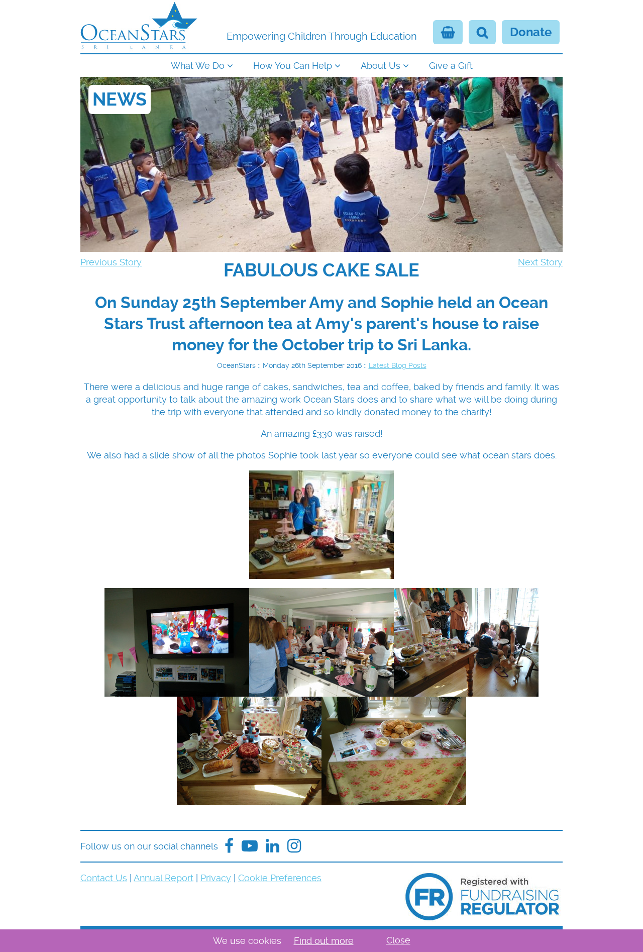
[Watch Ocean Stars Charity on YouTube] (250, 846)
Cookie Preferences (280, 878)
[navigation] (321, 64)
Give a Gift (451, 65)
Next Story (540, 262)
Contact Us (103, 878)
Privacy (215, 878)
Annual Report (163, 878)
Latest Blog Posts (397, 365)
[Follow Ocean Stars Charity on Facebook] (229, 846)
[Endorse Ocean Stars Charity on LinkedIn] (272, 846)
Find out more (324, 940)
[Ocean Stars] (138, 26)
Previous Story (111, 262)
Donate (531, 32)
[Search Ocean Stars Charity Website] (482, 32)
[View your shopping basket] (448, 32)
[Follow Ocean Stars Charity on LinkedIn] (294, 846)
